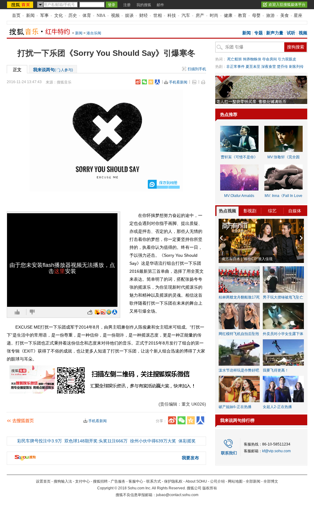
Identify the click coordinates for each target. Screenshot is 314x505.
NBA (101, 15)
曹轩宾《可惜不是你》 (239, 157)
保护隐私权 (173, 481)
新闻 (30, 15)
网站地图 (235, 481)
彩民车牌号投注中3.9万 (39, 440)
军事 (44, 15)
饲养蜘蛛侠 (252, 59)
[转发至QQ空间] (108, 312)
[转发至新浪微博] (103, 312)
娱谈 (129, 15)
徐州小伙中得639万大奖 (153, 440)
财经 (143, 15)
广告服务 (118, 481)
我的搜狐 (143, 5)
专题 (258, 33)
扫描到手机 (197, 69)
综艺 (272, 210)
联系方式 (153, 481)
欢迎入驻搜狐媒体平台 (287, 4)
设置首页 (43, 481)
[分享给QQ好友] (150, 81)
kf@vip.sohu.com (276, 451)
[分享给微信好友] (182, 420)
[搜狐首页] (20, 4)
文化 (58, 15)
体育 (86, 15)
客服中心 (135, 481)
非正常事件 (235, 66)
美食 (284, 15)
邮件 (160, 5)
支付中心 (82, 481)
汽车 (186, 15)
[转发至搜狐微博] (97, 312)
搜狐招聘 (100, 481)
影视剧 (249, 210)
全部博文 (270, 481)
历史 (72, 15)
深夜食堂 (268, 66)
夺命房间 (269, 59)
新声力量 (274, 33)
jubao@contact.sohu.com (177, 495)
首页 (16, 15)
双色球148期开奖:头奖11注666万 (96, 440)
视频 (115, 15)
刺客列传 (296, 66)
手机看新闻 (178, 82)
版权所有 (209, 488)
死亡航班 (234, 59)
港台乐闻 (93, 33)
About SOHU (196, 481)
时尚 (214, 15)
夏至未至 (253, 66)
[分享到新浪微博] (138, 81)
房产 (200, 15)
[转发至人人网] (114, 312)
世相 (157, 15)
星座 (298, 15)
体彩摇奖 (187, 440)
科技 (171, 15)
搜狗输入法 (63, 481)
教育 (242, 15)
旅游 (270, 15)
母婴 (256, 15)
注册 (127, 5)
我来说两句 (53, 69)
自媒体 (294, 210)
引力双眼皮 (287, 59)
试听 (291, 33)
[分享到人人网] (157, 81)
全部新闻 (253, 481)
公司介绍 (217, 481)
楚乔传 (282, 66)
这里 (59, 271)
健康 (228, 15)
